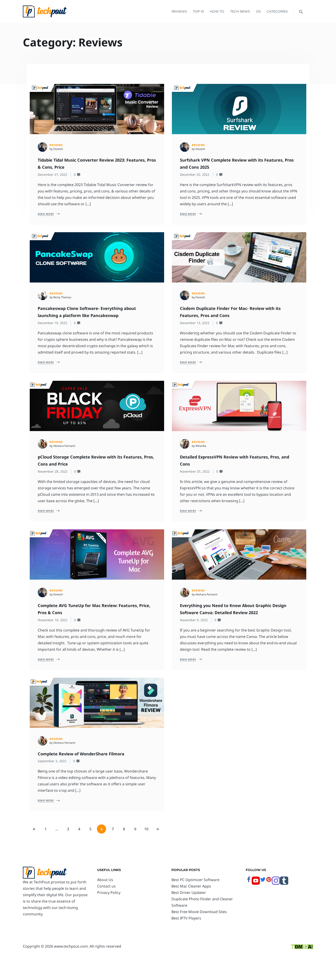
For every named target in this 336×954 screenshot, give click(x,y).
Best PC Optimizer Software (195, 879)
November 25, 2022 (195, 471)
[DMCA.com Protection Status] (302, 946)
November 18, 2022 (52, 620)
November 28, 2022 (52, 471)
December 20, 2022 (194, 174)
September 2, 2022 (52, 761)
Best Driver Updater (188, 892)
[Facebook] (249, 881)
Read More (46, 214)
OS (258, 11)
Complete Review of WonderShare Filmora (81, 754)
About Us (105, 879)
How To (217, 11)
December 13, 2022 (194, 323)
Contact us (106, 886)
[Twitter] (263, 881)
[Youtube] (256, 883)
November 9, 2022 (194, 620)
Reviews (179, 11)
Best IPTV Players (186, 918)
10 (146, 828)
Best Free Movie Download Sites (199, 911)
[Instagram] (276, 883)
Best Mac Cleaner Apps (191, 886)
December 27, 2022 (52, 174)
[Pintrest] (269, 881)
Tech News (240, 11)
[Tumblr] (284, 883)
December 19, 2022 (52, 323)
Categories (277, 11)
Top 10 (198, 11)
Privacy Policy (108, 892)
